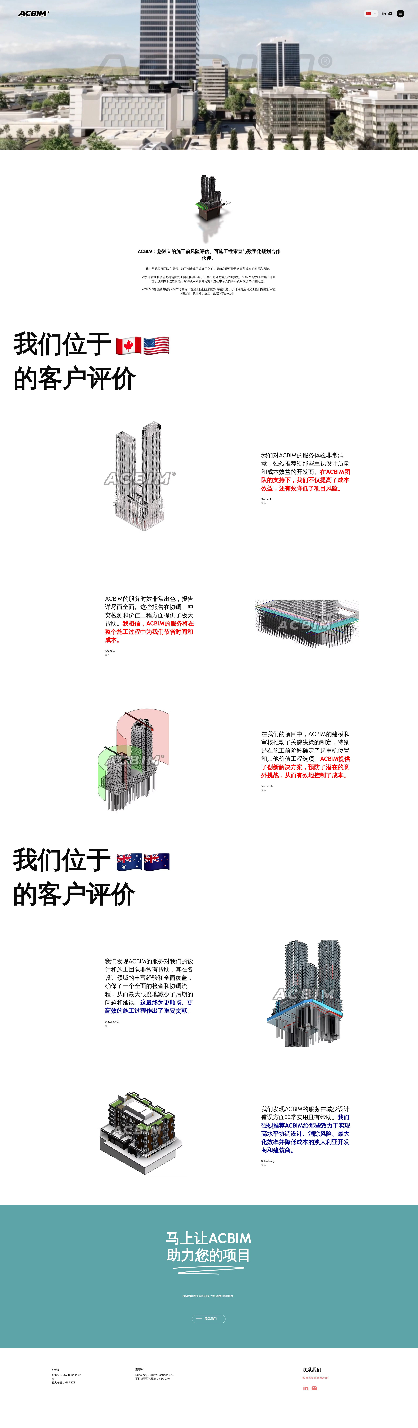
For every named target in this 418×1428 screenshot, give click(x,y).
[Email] (390, 13)
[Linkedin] (305, 1387)
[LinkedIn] (384, 13)
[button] (400, 13)
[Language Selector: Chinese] (371, 13)
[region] (208, 1319)
